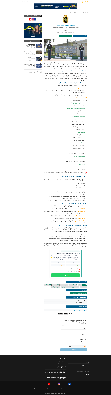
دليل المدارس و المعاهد (52, 1)
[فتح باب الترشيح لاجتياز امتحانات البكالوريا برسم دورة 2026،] (39, 66)
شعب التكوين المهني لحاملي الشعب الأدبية (58, 362)
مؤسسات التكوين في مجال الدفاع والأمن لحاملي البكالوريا (55, 372)
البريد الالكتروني (83, 323)
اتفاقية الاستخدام (85, 368)
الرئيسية (70, 1)
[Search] (22, 1)
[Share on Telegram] (59, 313)
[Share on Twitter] (65, 313)
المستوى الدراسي (82, 334)
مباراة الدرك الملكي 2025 (81, 300)
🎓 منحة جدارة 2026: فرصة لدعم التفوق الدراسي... (29, 51)
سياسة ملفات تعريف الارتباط (83, 371)
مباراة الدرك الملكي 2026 (81, 302)
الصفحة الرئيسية (85, 12)
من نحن (87, 362)
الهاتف (84, 328)
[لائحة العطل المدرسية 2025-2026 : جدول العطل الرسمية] (39, 46)
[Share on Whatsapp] (62, 313)
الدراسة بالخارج (42, 1)
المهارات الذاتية (26, 1)
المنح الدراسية (34, 1)
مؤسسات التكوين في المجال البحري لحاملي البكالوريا (56, 367)
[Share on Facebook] (67, 313)
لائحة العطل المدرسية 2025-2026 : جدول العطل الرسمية (30, 45)
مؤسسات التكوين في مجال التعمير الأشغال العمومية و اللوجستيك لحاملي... (56, 378)
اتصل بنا (87, 374)
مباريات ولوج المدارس (62, 1)
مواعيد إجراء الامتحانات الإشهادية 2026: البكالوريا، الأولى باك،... (29, 58)
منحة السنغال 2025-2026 (37, 71)
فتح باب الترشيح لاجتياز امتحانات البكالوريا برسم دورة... (29, 65)
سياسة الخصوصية (85, 365)
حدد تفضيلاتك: (83, 339)
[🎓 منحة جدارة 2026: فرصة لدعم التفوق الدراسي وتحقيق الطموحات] (39, 52)
